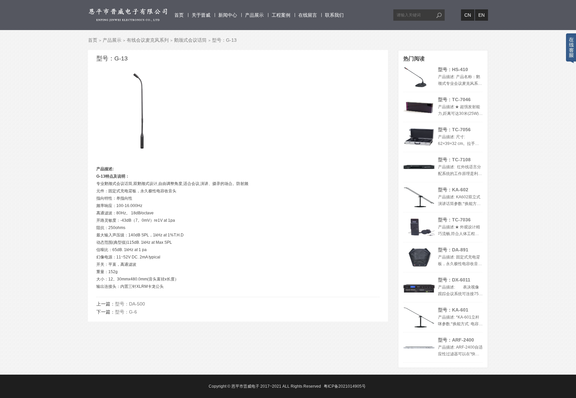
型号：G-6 (126, 312)
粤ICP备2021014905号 (345, 386)
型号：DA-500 (130, 304)
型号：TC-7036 (454, 219)
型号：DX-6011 (454, 279)
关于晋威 (201, 15)
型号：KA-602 (453, 189)
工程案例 (281, 15)
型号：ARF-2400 (456, 340)
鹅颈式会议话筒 (190, 40)
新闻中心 (227, 15)
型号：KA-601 (453, 310)
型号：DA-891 (453, 249)
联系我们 (334, 15)
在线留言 (307, 15)
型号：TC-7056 (454, 129)
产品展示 (254, 15)
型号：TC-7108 (454, 159)
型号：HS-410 (453, 69)
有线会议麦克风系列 (148, 40)
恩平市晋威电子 (245, 386)
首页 (179, 15)
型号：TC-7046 (454, 99)
